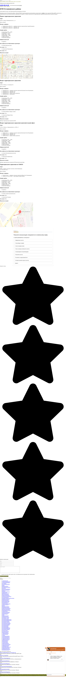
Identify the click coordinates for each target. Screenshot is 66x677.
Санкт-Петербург (5, 634)
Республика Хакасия (5, 629)
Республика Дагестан (6, 622)
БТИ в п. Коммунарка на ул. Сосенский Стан (8, 652)
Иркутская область (5, 594)
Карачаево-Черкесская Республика (8, 598)
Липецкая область (5, 604)
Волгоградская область (6, 589)
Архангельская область (6, 581)
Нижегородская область (6, 608)
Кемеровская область (5, 599)
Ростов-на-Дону (5, 630)
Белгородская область (6, 584)
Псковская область (5, 616)
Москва (3, 605)
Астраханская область (6, 582)
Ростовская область (5, 631)
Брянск (3, 585)
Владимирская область (6, 587)
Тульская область (5, 642)
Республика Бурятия (5, 621)
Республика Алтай (5, 618)
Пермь (3, 614)
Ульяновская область (5, 645)
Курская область (5, 602)
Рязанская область (5, 632)
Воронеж (3, 590)
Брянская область (5, 586)
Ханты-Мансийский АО (6, 647)
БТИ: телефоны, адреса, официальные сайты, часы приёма (10, 1)
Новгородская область (6, 609)
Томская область (5, 641)
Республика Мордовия (6, 628)
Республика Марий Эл (6, 627)
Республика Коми (5, 625)
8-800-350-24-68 (4, 5)
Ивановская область (5, 593)
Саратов (3, 635)
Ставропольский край (6, 638)
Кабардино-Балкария (5, 595)
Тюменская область (5, 643)
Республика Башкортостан (6, 619)
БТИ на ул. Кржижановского (5, 658)
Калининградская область (6, 596)
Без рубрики (4, 583)
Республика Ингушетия (6, 623)
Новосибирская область (6, 610)
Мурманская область (5, 607)
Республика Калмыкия (6, 624)
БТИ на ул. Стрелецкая (4, 655)
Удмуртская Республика (6, 644)
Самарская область (5, 633)
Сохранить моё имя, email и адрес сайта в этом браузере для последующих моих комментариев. (18, 574)
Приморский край (5, 615)
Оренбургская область (6, 612)
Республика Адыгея (5, 617)
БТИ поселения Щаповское (5, 663)
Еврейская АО (4, 592)
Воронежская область (6, 591)
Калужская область (5, 597)
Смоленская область (5, 637)
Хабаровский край (5, 646)
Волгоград (4, 588)
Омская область (5, 611)
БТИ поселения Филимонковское (6, 666)
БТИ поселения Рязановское (5, 671)
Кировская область (5, 600)
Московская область (5, 606)
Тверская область (5, 640)
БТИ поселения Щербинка (4, 660)
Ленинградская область (6, 603)
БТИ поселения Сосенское (4, 669)
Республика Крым (5, 626)
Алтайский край (5, 580)
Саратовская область (5, 636)
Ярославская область (5, 649)
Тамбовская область (5, 639)
